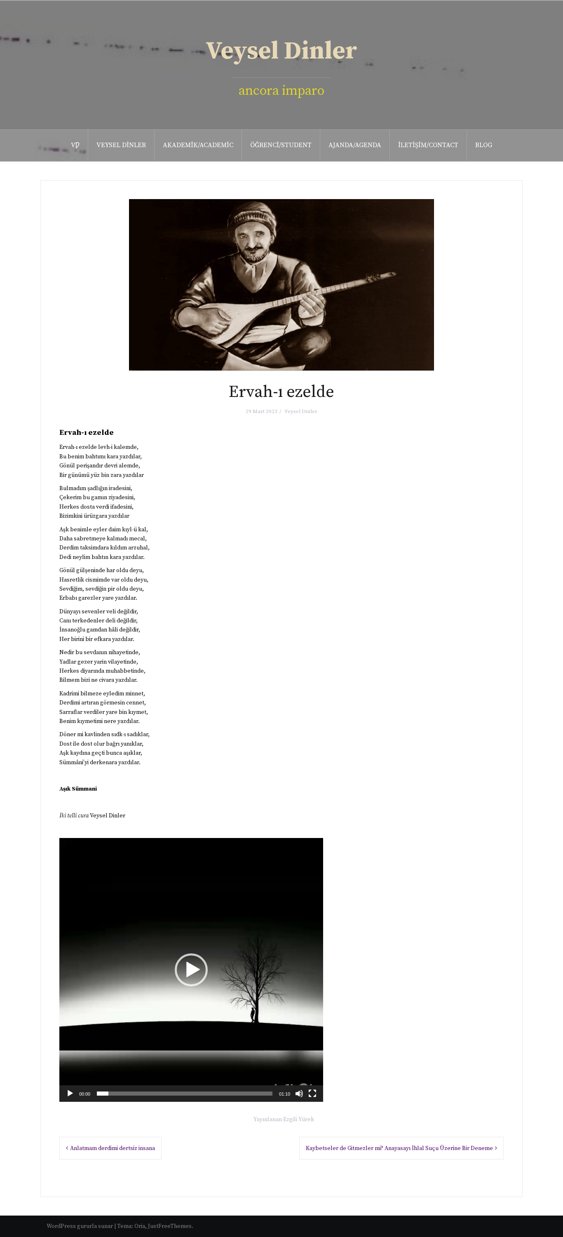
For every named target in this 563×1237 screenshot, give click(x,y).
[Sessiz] (299, 1093)
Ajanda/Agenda (354, 145)
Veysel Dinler (281, 51)
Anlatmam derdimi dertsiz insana (112, 1148)
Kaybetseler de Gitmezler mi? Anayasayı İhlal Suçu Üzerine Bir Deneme (399, 1148)
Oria (139, 1226)
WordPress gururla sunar (80, 1226)
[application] (191, 970)
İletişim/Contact (428, 145)
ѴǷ (75, 145)
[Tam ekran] (312, 1093)
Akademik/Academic (198, 145)
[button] (191, 969)
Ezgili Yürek (298, 1119)
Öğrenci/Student (281, 145)
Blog (483, 145)
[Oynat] (70, 1093)
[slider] (184, 1093)
